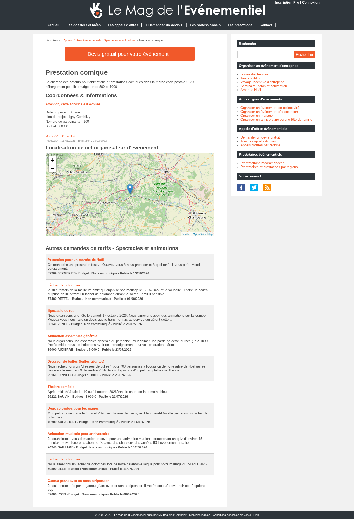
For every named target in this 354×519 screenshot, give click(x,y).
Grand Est (68, 136)
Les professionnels (205, 25)
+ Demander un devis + (164, 25)
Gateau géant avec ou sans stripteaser (78, 481)
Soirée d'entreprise (254, 74)
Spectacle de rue (61, 311)
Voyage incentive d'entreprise (262, 82)
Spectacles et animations (120, 40)
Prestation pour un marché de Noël (76, 260)
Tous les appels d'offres (258, 141)
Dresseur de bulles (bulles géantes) (76, 361)
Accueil (53, 25)
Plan (256, 514)
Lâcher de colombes (64, 285)
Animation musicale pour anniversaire (78, 434)
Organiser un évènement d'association (269, 112)
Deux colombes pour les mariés (73, 408)
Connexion (311, 2)
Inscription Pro (287, 2)
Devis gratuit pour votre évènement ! (130, 54)
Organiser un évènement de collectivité (269, 108)
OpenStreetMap (203, 234)
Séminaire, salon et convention (263, 86)
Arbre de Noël (250, 90)
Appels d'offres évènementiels (82, 40)
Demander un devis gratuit (260, 137)
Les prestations (240, 25)
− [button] (52, 168)
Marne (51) (53, 136)
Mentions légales (199, 514)
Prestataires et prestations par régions (269, 167)
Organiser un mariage (256, 115)
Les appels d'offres (123, 25)
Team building (250, 78)
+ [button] (52, 160)
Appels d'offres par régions (260, 145)
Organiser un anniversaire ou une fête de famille (276, 119)
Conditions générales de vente (232, 514)
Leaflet (186, 234)
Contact (266, 25)
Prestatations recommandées (262, 163)
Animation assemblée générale (72, 336)
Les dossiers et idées (84, 25)
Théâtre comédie (61, 387)
